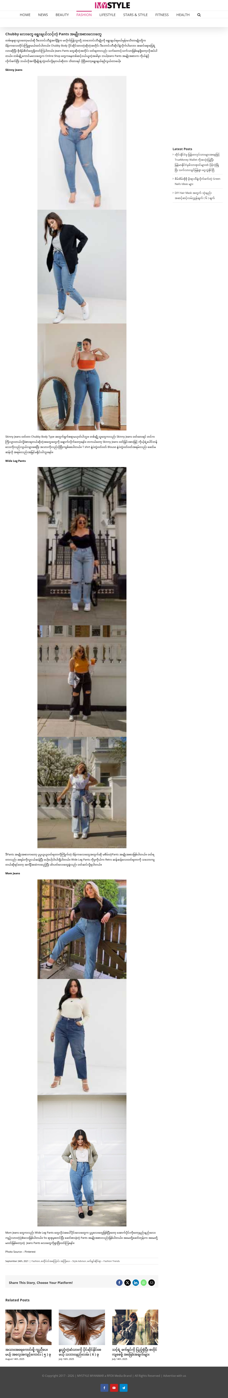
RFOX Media (115, 1380)
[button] (199, 14)
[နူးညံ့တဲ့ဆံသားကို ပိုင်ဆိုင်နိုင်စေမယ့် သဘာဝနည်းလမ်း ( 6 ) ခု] (28, 1311)
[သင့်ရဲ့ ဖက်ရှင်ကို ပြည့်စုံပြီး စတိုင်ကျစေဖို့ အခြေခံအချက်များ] (82, 1311)
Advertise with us (174, 1380)
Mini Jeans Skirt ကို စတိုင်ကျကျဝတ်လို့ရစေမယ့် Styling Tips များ (134, 1354)
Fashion (36, 1261)
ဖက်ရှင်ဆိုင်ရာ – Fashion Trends (103, 1261)
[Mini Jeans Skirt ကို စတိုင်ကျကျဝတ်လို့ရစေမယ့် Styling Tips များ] (135, 1311)
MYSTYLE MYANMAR (90, 1380)
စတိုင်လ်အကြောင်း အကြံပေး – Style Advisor (63, 1261)
